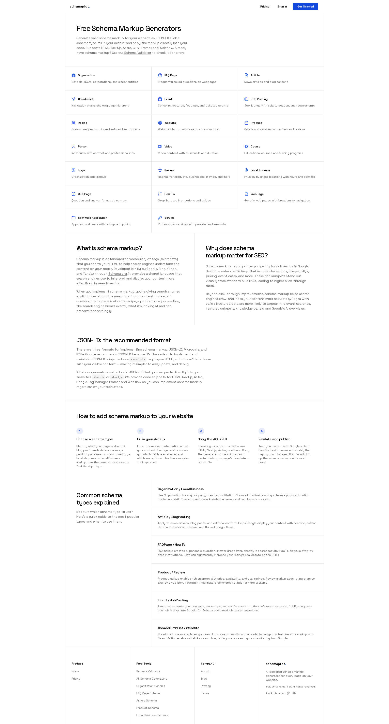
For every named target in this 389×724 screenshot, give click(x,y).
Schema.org (117, 273)
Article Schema (146, 700)
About (205, 671)
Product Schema (147, 708)
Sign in (282, 6)
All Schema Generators (151, 678)
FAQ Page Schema (148, 693)
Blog (204, 678)
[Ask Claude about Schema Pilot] (294, 693)
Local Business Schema (152, 715)
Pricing (264, 6)
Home (75, 671)
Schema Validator (137, 53)
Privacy (206, 686)
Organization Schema (150, 686)
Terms (205, 693)
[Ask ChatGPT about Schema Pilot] (288, 693)
